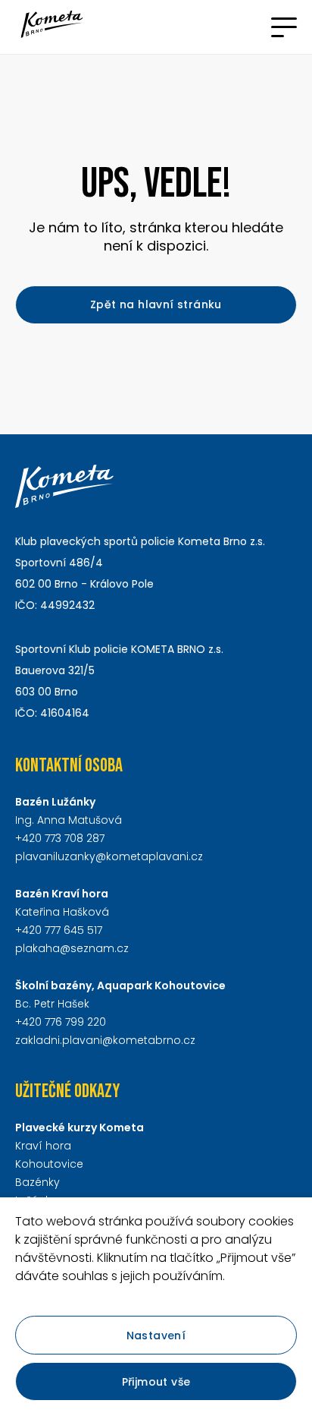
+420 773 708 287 (60, 838)
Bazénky (37, 1182)
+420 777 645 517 (58, 930)
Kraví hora (43, 1145)
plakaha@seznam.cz (72, 948)
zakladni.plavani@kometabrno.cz (105, 1040)
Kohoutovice (49, 1164)
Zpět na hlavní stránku (156, 304)
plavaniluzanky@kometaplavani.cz (109, 856)
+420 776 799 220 (60, 1022)
